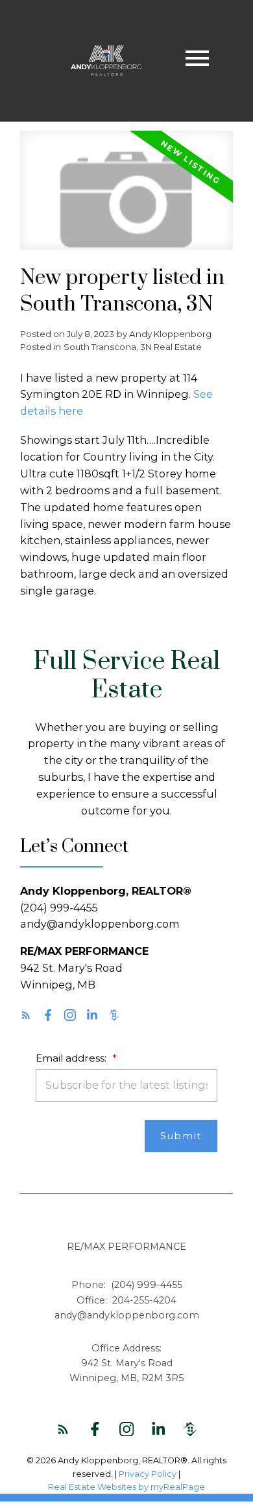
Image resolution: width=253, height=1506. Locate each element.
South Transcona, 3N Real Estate (133, 347)
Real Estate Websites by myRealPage (126, 1487)
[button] (26, 1015)
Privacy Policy (147, 1474)
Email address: (72, 1058)
